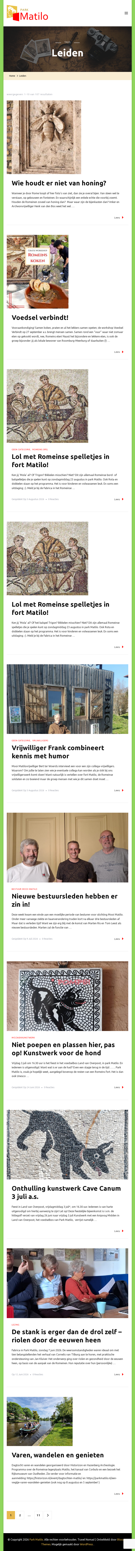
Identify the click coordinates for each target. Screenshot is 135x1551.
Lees (117, 217)
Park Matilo (36, 1539)
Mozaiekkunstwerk (23, 1038)
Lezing (15, 1325)
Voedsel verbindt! (40, 317)
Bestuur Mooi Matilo (24, 889)
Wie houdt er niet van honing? (59, 183)
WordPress (86, 1544)
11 (40, 1515)
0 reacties (53, 500)
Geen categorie (21, 449)
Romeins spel (40, 449)
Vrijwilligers (40, 740)
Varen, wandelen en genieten (58, 1455)
